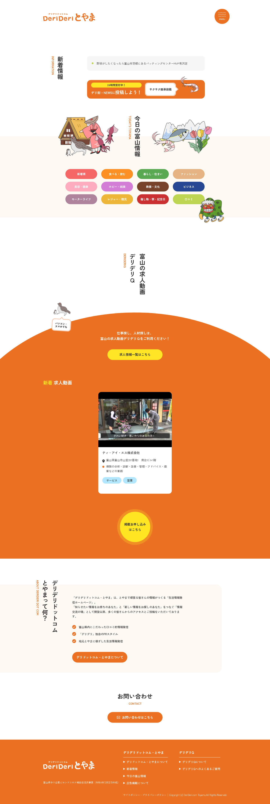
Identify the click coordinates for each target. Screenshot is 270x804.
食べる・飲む (117, 174)
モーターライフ (81, 199)
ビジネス (188, 187)
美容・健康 (81, 187)
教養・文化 (153, 187)
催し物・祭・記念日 (153, 199)
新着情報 (132, 769)
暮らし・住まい (153, 174)
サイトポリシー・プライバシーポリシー (144, 795)
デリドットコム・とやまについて (147, 762)
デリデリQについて (194, 762)
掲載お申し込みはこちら (135, 527)
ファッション (189, 174)
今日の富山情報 (136, 776)
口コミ (189, 199)
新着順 (81, 174)
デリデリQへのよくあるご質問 (201, 769)
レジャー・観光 (117, 199)
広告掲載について (138, 783)
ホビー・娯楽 (117, 187)
